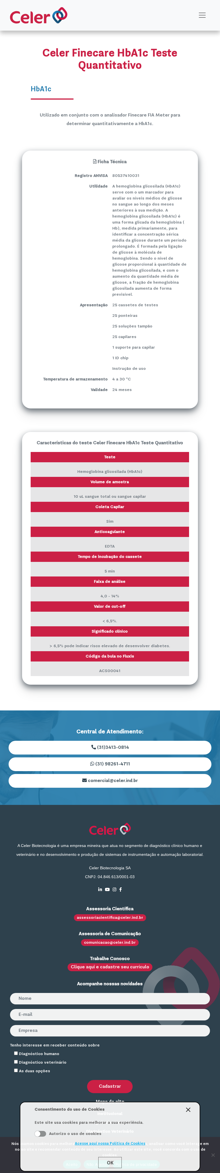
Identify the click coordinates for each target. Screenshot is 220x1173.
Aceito (40, 1134)
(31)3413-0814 (112, 747)
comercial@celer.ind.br (112, 781)
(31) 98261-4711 (112, 764)
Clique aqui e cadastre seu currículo (110, 967)
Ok (110, 1163)
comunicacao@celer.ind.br (110, 943)
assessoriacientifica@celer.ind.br (110, 918)
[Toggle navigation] (202, 15)
